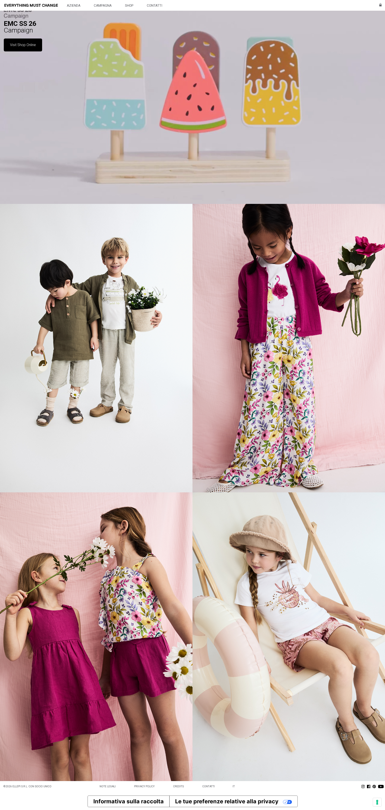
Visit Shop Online (23, 45)
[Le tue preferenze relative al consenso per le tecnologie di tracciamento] (377, 802)
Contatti (208, 786)
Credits (178, 786)
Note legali (108, 786)
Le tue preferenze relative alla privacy (227, 801)
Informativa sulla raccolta (128, 801)
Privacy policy (144, 786)
